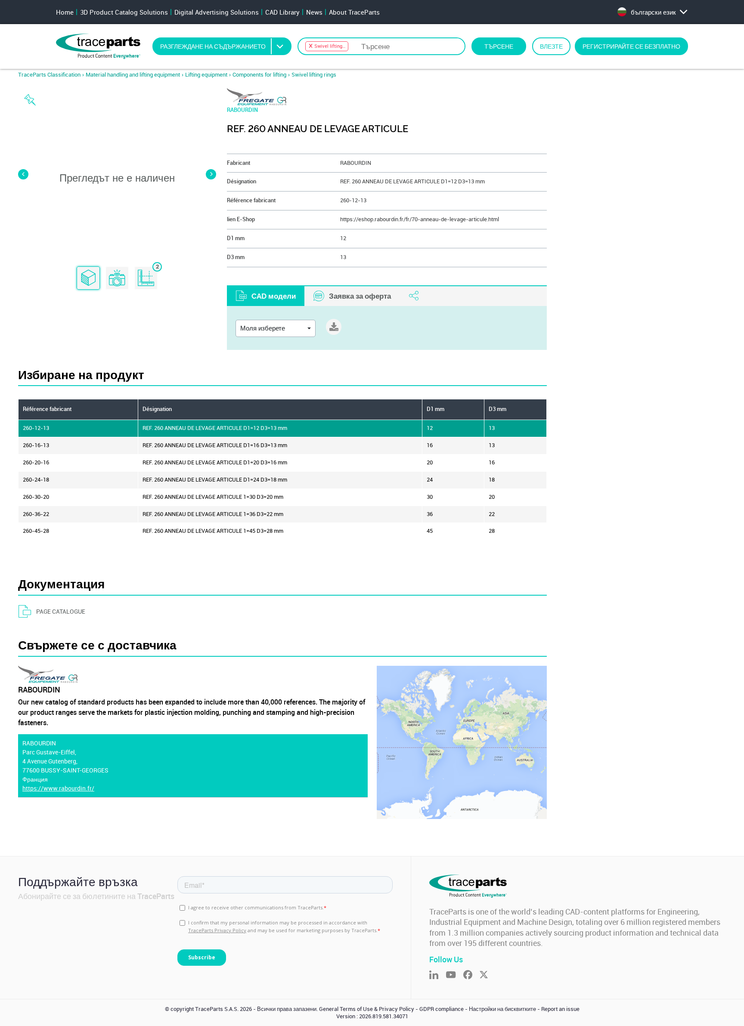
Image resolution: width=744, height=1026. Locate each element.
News (314, 12)
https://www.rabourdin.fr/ (58, 788)
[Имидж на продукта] (117, 278)
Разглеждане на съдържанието (213, 46)
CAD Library (282, 12)
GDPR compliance (441, 1009)
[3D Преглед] (88, 278)
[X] (487, 975)
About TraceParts (354, 12)
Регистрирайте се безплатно (631, 46)
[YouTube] (454, 975)
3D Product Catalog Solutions (124, 12)
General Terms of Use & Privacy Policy (366, 1009)
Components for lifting (259, 74)
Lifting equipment (206, 74)
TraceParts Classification (49, 74)
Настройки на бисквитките (502, 1009)
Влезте (551, 46)
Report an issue (560, 1009)
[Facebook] (471, 975)
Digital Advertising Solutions (216, 12)
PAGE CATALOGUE (60, 611)
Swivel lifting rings (313, 74)
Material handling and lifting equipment (133, 74)
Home (65, 12)
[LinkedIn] (437, 975)
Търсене (498, 46)
